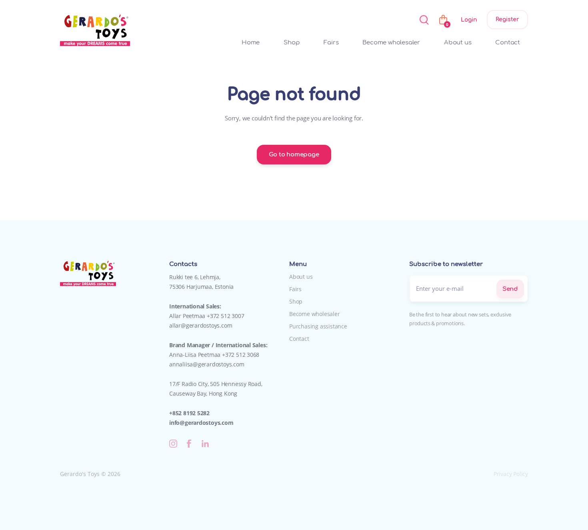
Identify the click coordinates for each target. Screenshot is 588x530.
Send (510, 289)
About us (457, 42)
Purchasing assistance (318, 326)
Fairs (331, 42)
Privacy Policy (511, 474)
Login (469, 20)
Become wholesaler (391, 42)
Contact (507, 42)
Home (251, 42)
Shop (292, 42)
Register (507, 19)
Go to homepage (294, 154)
